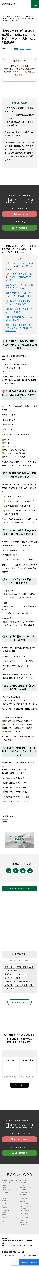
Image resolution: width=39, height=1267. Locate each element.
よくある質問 (6, 1185)
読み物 (28, 49)
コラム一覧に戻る (18, 1002)
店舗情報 (4, 1215)
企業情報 (23, 1199)
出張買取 (23, 1183)
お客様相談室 (24, 1213)
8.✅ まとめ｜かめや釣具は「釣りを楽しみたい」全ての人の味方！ (19, 327)
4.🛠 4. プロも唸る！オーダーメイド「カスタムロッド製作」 (20, 294)
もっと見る (19, 1085)
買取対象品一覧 (25, 1192)
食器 (25, 985)
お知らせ (4, 1203)
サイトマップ (5, 1222)
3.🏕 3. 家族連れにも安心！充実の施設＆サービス (19, 286)
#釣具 (22, 49)
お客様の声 (5, 1192)
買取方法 (5, 1187)
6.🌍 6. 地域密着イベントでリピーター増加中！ (19, 310)
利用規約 (23, 1208)
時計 (31, 985)
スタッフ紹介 (5, 1217)
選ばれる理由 (6, 1183)
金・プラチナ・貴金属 (12, 978)
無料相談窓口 (24, 1222)
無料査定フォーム (21, 214)
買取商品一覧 (5, 1201)
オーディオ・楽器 (11, 971)
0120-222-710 (10, 1252)
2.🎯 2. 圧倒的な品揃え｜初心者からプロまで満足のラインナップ (19, 277)
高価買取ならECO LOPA (18, 1255)
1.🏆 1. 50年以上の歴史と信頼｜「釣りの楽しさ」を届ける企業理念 (19, 266)
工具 (6, 989)
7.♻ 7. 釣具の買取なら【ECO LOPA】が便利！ (19, 318)
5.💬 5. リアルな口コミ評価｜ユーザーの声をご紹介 (19, 302)
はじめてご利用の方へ (9, 1180)
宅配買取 (23, 1190)
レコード (18, 985)
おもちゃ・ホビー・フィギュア (15, 974)
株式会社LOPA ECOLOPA (9, 4)
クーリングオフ (25, 1204)
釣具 (12, 989)
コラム (3, 1205)
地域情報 (23, 1185)
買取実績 (4, 1212)
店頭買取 (23, 1194)
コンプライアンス (26, 1206)
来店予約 (23, 1220)
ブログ (3, 1219)
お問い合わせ (24, 1224)
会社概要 (23, 1201)
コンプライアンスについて (10, 1190)
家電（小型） (9, 967)
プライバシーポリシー (27, 1211)
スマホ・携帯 (21, 967)
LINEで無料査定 (21, 227)
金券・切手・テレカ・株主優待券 (16, 981)
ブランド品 (8, 985)
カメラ (31, 967)
